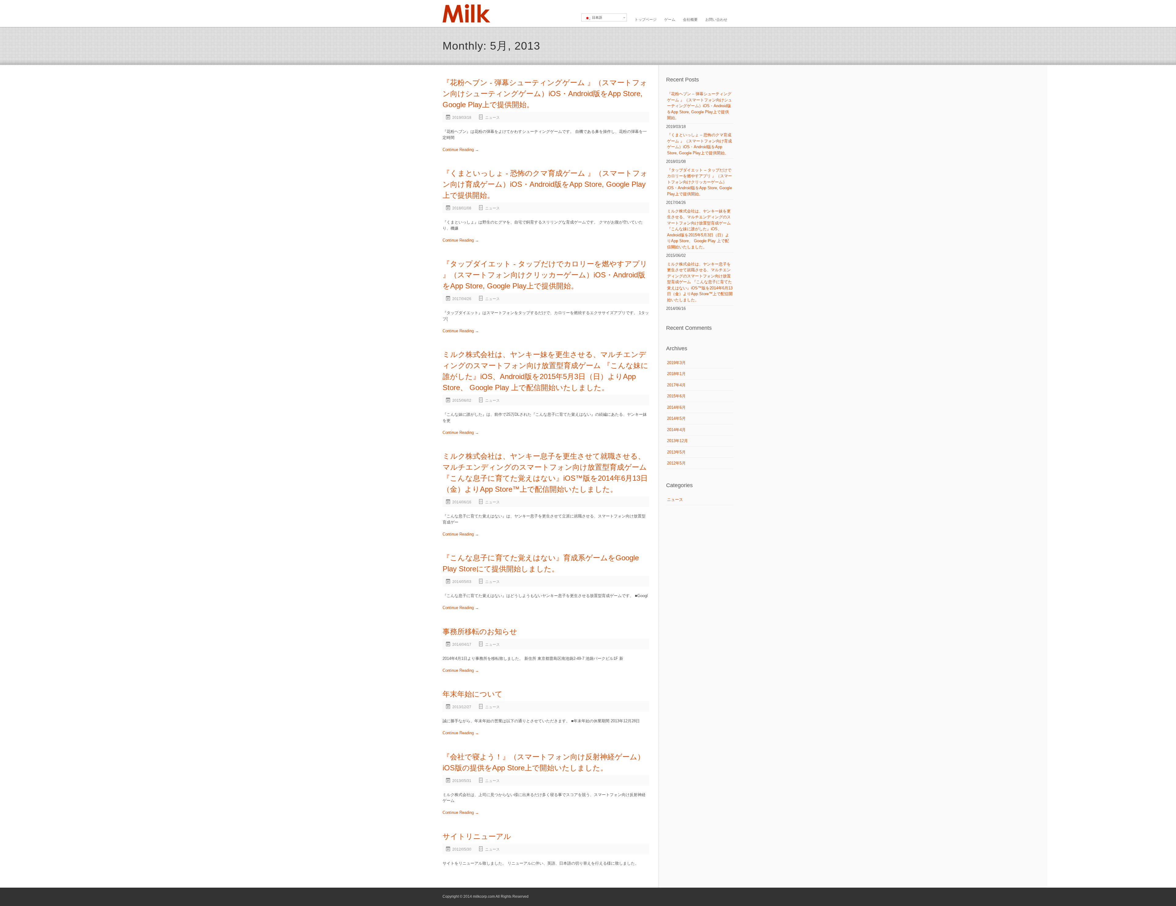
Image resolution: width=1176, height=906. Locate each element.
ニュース (492, 117)
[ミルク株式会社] (467, 13)
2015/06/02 (461, 400)
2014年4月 (676, 429)
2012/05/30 (461, 849)
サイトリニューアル (477, 836)
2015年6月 (676, 396)
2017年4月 (676, 385)
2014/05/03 (461, 582)
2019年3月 (676, 362)
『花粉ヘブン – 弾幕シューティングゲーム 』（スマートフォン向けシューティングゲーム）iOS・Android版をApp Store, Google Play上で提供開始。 (699, 106)
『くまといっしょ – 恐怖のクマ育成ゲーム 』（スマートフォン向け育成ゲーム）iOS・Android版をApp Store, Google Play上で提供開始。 (699, 144)
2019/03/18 (461, 117)
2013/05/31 (461, 781)
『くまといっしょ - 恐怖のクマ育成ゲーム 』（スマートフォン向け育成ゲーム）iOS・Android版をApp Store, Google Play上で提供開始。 (545, 184)
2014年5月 (676, 418)
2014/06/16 (461, 502)
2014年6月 (676, 407)
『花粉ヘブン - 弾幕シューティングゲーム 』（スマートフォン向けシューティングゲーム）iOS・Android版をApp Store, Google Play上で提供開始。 (545, 93)
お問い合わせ (716, 19)
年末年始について (473, 694)
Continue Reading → (461, 149)
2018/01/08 (461, 208)
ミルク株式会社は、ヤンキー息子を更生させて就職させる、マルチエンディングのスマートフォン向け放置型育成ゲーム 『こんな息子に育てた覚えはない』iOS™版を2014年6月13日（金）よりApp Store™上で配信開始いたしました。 (700, 282)
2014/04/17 (461, 644)
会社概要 (690, 19)
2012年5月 (676, 463)
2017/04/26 (461, 299)
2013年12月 (677, 440)
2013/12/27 (461, 707)
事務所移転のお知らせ (480, 631)
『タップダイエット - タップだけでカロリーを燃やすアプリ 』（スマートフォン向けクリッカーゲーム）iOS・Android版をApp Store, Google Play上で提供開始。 (545, 275)
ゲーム (669, 19)
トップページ (646, 19)
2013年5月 (676, 452)
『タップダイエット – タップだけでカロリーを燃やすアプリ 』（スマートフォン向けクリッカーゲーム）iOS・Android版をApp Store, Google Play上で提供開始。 (699, 182)
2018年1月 (676, 373)
